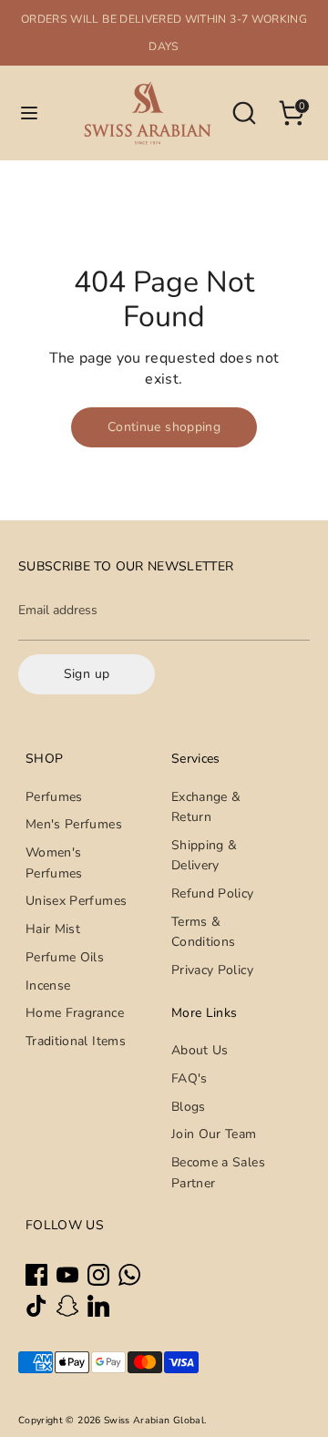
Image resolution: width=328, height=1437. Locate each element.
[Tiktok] (36, 1306)
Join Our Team (214, 1134)
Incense (48, 985)
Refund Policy (212, 893)
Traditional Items (76, 1041)
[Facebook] (36, 1275)
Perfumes (54, 797)
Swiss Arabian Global (154, 1420)
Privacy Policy (212, 970)
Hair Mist (53, 929)
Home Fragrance (75, 1012)
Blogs (188, 1106)
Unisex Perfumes (76, 900)
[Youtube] (67, 1275)
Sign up (86, 674)
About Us (200, 1050)
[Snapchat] (67, 1306)
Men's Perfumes (74, 824)
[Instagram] (98, 1275)
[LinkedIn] (98, 1306)
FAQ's (189, 1078)
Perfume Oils (65, 957)
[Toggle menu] (29, 113)
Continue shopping (164, 427)
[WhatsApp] (129, 1275)
